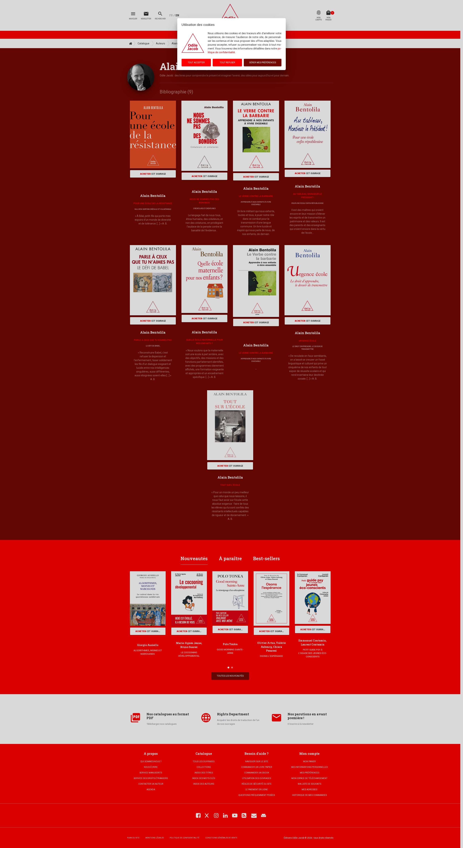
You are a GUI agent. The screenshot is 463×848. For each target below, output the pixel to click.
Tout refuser (227, 62)
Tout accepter (196, 62)
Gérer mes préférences (262, 62)
